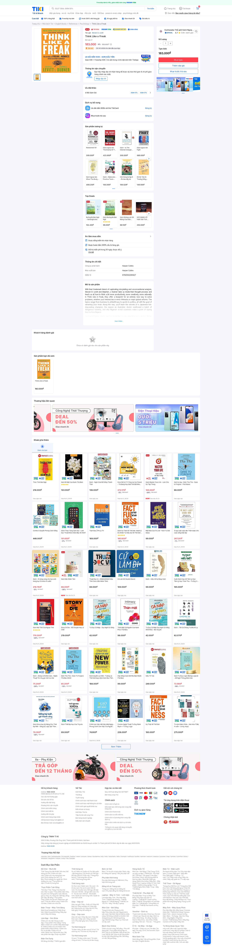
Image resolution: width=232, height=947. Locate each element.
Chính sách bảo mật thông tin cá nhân (89, 803)
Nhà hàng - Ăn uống (144, 918)
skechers (112, 856)
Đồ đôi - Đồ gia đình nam (87, 892)
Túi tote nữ (84, 931)
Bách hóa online (143, 881)
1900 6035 (50, 846)
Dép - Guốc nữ (87, 904)
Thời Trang (151, 871)
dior (49, 856)
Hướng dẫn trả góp (47, 814)
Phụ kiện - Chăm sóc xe (140, 928)
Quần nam (85, 886)
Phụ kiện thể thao (177, 890)
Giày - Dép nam (78, 914)
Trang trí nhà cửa (108, 910)
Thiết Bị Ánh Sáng (176, 912)
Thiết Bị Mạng (114, 901)
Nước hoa (49, 932)
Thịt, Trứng (52, 890)
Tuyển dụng (80, 798)
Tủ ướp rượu (185, 879)
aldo (118, 856)
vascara (44, 856)
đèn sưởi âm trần (173, 942)
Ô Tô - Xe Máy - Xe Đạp (142, 926)
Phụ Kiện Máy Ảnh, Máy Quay (173, 910)
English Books (144, 941)
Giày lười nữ (90, 908)
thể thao (101, 13)
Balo (103, 871)
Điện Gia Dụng (47, 938)
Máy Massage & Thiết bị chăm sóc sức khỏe (55, 926)
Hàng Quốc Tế (138, 869)
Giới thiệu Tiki (80, 792)
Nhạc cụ (118, 920)
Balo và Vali (107, 869)
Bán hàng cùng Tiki (111, 795)
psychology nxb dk (130, 13)
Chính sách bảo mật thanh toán (86, 800)
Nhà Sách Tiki (138, 937)
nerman (143, 856)
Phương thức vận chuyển (49, 805)
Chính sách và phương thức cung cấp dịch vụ (118, 818)
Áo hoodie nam (81, 890)
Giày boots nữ (79, 908)
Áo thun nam (76, 886)
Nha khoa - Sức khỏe (145, 920)
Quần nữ (86, 871)
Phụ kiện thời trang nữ (109, 880)
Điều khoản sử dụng (82, 809)
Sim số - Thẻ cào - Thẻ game (150, 922)
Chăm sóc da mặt (47, 921)
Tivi (168, 877)
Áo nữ (74, 871)
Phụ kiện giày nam (82, 921)
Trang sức (105, 889)
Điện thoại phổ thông (52, 912)
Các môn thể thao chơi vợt (176, 897)
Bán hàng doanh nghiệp (84, 818)
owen (78, 856)
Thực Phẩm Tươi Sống (50, 887)
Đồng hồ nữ (114, 889)
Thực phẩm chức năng (53, 923)
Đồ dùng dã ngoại (177, 888)
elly (102, 856)
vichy (63, 858)
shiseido (44, 858)
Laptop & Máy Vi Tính (148, 883)
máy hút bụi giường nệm (175, 937)
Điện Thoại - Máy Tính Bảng (53, 908)
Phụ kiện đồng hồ (112, 891)
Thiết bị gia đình (59, 941)
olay (168, 856)
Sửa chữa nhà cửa (112, 912)
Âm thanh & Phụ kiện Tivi (171, 871)
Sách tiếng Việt (137, 939)
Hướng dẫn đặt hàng (48, 802)
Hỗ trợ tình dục (59, 932)
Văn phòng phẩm (150, 939)
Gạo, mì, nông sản (52, 896)
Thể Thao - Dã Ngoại (172, 883)
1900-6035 (51, 792)
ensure (83, 856)
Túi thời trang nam (79, 936)
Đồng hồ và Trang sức (111, 886)
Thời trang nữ (77, 869)
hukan (58, 858)
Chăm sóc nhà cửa (54, 903)
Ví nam (74, 938)
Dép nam (82, 919)
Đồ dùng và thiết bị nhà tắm (116, 916)
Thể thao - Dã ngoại (142, 875)
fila (67, 858)
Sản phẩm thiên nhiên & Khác (53, 927)
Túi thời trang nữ (78, 927)
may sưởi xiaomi (173, 934)
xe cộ (64, 13)
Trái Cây (44, 890)
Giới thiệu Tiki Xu (81, 812)
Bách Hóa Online (109, 926)
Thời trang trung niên (83, 879)
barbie (72, 856)
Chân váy (86, 875)
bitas (185, 856)
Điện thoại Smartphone (49, 910)
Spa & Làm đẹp (147, 916)
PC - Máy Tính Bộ (111, 903)
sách (94, 13)
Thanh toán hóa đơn (139, 914)
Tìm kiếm (150, 8)
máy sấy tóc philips (178, 930)
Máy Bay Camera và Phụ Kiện (176, 921)
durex (89, 856)
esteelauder (56, 856)
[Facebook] (165, 793)
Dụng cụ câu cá (172, 894)
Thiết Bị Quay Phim (175, 920)
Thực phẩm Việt (59, 892)
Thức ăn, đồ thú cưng (52, 901)
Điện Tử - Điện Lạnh (171, 869)
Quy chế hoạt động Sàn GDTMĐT (116, 792)
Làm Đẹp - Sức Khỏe (49, 918)
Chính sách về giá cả (112, 804)
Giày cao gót (76, 904)
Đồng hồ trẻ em (124, 891)
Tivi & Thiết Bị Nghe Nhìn (144, 886)
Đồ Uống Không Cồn (114, 936)
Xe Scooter (151, 930)
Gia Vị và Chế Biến (112, 932)
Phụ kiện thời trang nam (115, 881)
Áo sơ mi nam (85, 888)
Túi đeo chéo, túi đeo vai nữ (81, 929)
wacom (149, 856)
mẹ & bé (71, 13)
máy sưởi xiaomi (178, 936)
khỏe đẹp (79, 13)
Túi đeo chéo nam (83, 938)
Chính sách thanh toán (112, 812)
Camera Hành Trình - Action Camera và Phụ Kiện (176, 914)
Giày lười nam (76, 917)
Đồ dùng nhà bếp (47, 941)
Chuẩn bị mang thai (52, 883)
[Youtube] (170, 793)
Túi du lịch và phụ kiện (114, 871)
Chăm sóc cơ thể (51, 925)
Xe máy (139, 930)
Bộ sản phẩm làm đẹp (54, 933)
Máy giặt (170, 875)
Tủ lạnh (169, 873)
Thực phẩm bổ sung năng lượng (177, 900)
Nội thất (112, 914)
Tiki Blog (79, 795)
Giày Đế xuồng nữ (85, 910)
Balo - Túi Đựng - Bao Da (176, 916)
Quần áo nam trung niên (84, 896)
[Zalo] (175, 793)
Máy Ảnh (181, 922)
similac (173, 856)
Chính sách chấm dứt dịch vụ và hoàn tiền (118, 823)
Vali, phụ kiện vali (123, 873)
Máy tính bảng (51, 914)
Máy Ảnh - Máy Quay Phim (174, 908)
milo (106, 856)
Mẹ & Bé (146, 879)
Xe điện (153, 928)
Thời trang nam (78, 883)
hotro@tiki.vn (59, 820)
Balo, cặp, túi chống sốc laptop (116, 872)
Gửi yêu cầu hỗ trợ (47, 800)
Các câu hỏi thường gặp (49, 797)
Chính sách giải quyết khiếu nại (86, 806)
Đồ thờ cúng (110, 920)
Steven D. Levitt (97, 33)
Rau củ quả (49, 892)
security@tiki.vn (58, 823)
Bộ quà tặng (112, 938)
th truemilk (65, 856)
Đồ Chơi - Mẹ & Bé (48, 869)
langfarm (51, 858)
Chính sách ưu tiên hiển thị (114, 815)
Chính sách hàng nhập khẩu (50, 817)
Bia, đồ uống (49, 898)
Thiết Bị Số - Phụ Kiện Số (142, 893)
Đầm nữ (79, 871)
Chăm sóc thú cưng (109, 928)
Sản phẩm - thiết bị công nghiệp (146, 884)
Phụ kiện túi (93, 931)
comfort (180, 856)
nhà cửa (88, 13)
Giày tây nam (86, 917)
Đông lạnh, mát (56, 894)
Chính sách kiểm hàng (48, 808)
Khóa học (151, 914)
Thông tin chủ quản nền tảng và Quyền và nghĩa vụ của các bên (118, 828)
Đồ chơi (62, 871)
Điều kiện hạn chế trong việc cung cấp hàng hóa (118, 808)
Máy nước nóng (176, 877)
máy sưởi (166, 928)
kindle (137, 856)
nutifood (131, 856)
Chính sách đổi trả (47, 811)
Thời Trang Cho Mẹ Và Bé (50, 871)
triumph (123, 856)
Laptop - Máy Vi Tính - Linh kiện (115, 895)
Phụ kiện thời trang (110, 878)
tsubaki (72, 858)
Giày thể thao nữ (180, 899)
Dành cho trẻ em (51, 899)
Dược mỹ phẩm (60, 934)
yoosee (162, 856)
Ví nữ (93, 929)
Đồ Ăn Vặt (109, 934)
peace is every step (113, 13)
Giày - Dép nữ (77, 902)
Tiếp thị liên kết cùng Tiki (84, 815)
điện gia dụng (54, 13)
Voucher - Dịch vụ (139, 911)
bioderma (96, 856)
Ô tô (144, 930)
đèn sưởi (173, 928)
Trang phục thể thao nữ (171, 886)
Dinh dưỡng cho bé (51, 877)
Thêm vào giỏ (178, 65)
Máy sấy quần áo (174, 879)
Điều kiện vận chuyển (83, 821)
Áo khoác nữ (87, 873)
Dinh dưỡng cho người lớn (54, 879)
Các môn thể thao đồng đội (176, 896)
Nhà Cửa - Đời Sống (110, 908)
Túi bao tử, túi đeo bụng (90, 940)
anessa (156, 856)
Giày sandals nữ (83, 906)
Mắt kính (121, 880)
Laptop (121, 903)
